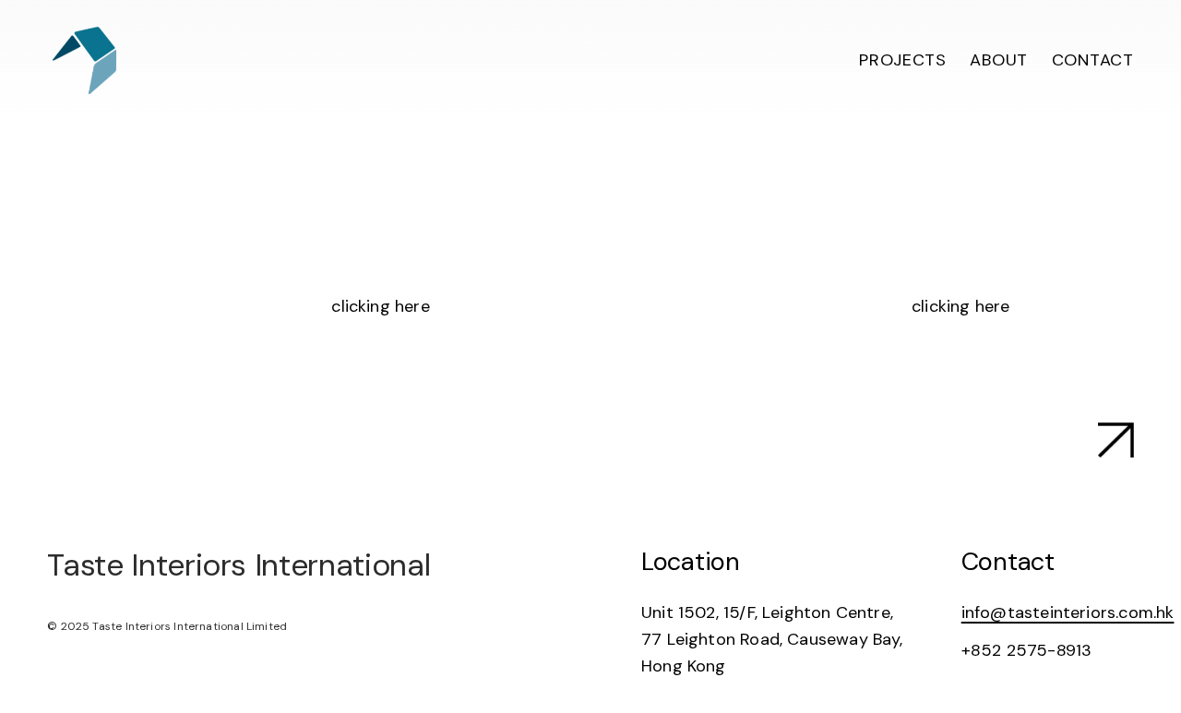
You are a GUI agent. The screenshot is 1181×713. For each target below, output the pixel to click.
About (999, 60)
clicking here (380, 306)
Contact (1093, 60)
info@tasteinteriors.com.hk (1068, 612)
